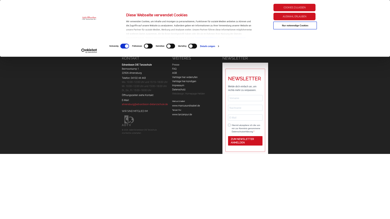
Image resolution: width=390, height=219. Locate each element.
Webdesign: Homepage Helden (188, 93)
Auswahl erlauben (294, 16)
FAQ (174, 68)
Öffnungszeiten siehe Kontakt (137, 95)
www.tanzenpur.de (182, 114)
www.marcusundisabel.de (186, 105)
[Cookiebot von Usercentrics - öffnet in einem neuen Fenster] (89, 51)
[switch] (148, 46)
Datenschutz (179, 89)
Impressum (240, 38)
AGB (174, 72)
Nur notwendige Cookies (295, 25)
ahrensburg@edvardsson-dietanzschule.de (145, 104)
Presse (175, 64)
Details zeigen (207, 46)
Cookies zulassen (295, 7)
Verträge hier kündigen (184, 81)
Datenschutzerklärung (206, 38)
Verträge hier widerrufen (185, 77)
